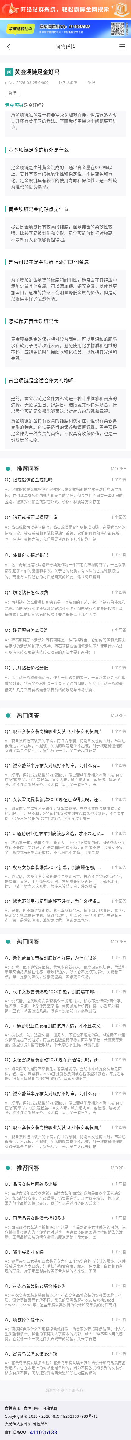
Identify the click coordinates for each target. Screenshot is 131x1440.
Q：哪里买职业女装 (24, 1252)
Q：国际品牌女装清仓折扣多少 (35, 1218)
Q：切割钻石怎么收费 (26, 592)
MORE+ (118, 468)
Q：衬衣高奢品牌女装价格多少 (35, 1286)
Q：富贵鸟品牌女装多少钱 (31, 1354)
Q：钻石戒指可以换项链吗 (31, 517)
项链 (19, 105)
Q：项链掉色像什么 (24, 1320)
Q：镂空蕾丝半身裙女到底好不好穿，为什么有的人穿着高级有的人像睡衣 (53, 765)
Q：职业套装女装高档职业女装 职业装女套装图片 (54, 731)
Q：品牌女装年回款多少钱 (31, 1184)
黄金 (9, 105)
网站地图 (50, 1408)
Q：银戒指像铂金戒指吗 (29, 480)
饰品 (12, 93)
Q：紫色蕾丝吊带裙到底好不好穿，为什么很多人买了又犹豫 (53, 901)
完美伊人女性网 (18, 1424)
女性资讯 (12, 1408)
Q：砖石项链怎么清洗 (26, 630)
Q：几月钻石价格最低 (26, 668)
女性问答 (31, 1408)
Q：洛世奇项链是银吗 (26, 555)
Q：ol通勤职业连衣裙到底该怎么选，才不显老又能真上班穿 (53, 833)
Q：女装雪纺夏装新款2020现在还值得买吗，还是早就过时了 (54, 799)
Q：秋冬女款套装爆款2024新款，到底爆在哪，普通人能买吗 (54, 867)
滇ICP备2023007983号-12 (74, 1416)
